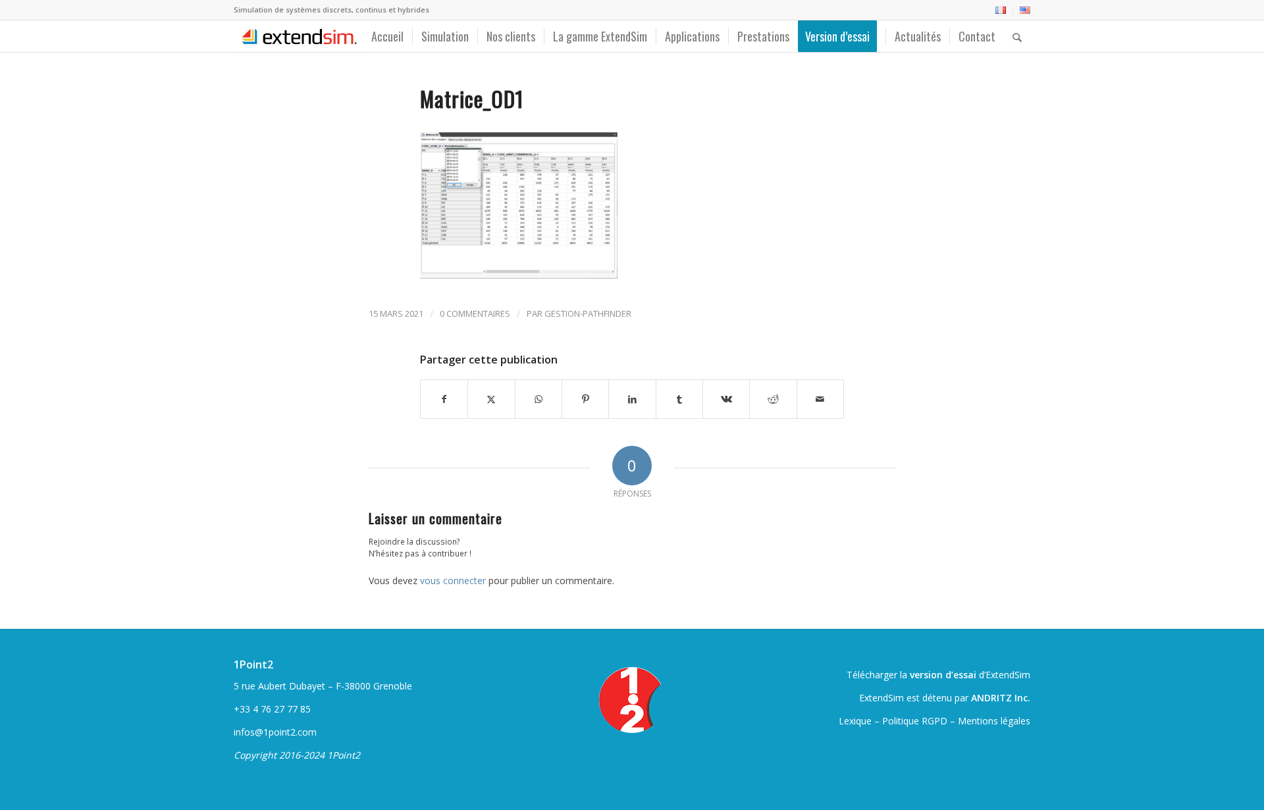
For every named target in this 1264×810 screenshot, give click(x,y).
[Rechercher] (1017, 36)
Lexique (855, 721)
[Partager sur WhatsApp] (538, 399)
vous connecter (453, 580)
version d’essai (943, 674)
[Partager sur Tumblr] (679, 399)
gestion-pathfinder (587, 313)
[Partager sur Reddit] (773, 399)
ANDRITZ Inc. (1000, 697)
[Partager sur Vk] (726, 399)
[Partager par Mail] (820, 399)
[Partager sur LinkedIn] (632, 399)
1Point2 (253, 664)
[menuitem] (1001, 10)
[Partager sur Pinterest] (585, 399)
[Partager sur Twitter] (491, 399)
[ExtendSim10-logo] (297, 36)
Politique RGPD (914, 721)
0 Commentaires (475, 313)
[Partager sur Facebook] (444, 399)
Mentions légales (994, 721)
